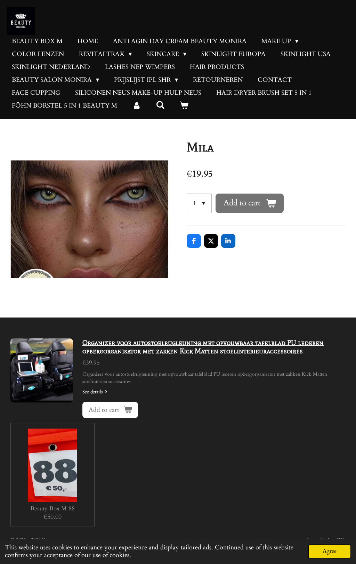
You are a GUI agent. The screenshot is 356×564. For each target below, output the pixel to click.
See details (92, 392)
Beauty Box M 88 (52, 508)
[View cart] (184, 105)
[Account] (136, 105)
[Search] (160, 105)
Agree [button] (330, 551)
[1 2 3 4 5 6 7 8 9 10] (199, 203)
